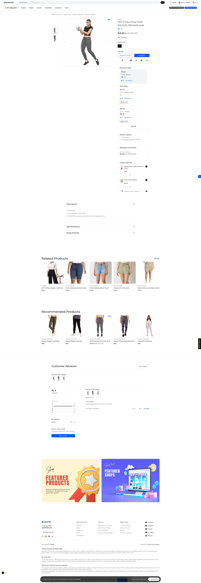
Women (59, 14)
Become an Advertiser (105, 525)
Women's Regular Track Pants (51, 341)
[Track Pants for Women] (149, 326)
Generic (120, 19)
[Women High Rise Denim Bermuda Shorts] (77, 273)
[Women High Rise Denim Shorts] (101, 273)
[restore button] (199, 176)
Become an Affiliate (104, 528)
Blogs (78, 528)
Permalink (146, 408)
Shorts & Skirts (70, 286)
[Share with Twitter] (136, 60)
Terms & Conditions (126, 533)
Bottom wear (67, 14)
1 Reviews (124, 37)
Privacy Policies (124, 528)
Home (53, 14)
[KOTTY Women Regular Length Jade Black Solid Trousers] (53, 273)
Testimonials (80, 535)
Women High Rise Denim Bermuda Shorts (77, 288)
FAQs (78, 533)
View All (133, 126)
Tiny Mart (126, 111)
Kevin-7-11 (128, 74)
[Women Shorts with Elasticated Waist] (122, 167)
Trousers (44, 286)
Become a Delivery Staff (105, 533)
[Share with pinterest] (141, 60)
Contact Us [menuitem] (58, 8)
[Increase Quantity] (148, 51)
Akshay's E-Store (128, 92)
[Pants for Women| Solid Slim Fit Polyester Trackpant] (125, 326)
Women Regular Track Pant (74, 341)
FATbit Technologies (153, 544)
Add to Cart (142, 55)
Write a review (63, 436)
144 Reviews (127, 98)
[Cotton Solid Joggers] (122, 181)
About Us (79, 525)
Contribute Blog (125, 525)
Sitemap (122, 530)
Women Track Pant (78, 14)
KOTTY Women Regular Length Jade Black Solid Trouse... (53, 288)
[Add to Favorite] (122, 60)
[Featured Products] (70, 480)
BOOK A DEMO (199, 344)
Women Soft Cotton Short (121, 288)
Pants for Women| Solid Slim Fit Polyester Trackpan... (125, 341)
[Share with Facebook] (131, 60)
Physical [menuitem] (23, 8)
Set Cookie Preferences (139, 579)
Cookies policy (77, 579)
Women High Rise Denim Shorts (99, 288)
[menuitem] (11, 7)
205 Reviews (127, 117)
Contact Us (79, 530)
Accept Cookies (153, 579)
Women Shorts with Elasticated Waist (133, 167)
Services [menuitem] (39, 8)
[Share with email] (147, 60)
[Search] (163, 2)
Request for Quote (190, 7)
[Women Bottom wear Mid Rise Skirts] (149, 273)
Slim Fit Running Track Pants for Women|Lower (101, 341)
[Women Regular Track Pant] (77, 326)
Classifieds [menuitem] (48, 8)
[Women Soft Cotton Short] (125, 273)
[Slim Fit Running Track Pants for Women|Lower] (101, 326)
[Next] (158, 258)
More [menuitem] (66, 8)
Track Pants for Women (145, 341)
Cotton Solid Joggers (130, 180)
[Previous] (155, 258)
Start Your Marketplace (176, 7)
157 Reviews (128, 80)
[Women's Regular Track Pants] (53, 326)
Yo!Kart (52, 544)
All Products (23, 2)
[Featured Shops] (130, 480)
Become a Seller (103, 530)
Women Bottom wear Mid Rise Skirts (148, 288)
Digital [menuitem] (31, 8)
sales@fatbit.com (47, 527)
